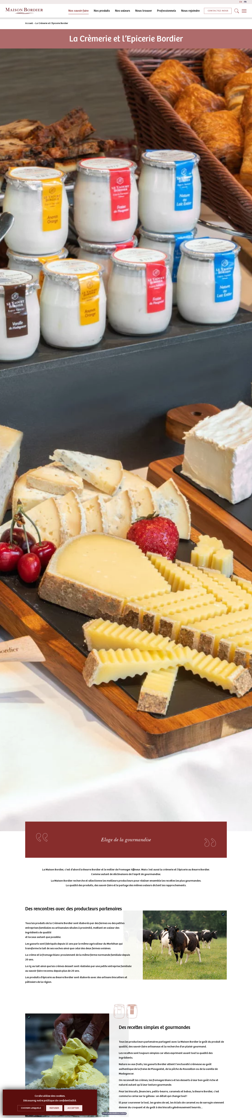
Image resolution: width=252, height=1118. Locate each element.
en (240, 2)
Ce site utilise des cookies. (50, 1096)
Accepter (73, 1108)
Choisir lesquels (31, 1108)
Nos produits (102, 11)
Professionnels (166, 11)
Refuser (54, 1108)
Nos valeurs (122, 11)
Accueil (29, 23)
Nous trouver (143, 11)
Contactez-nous (218, 10)
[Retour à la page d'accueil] (24, 11)
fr (245, 2)
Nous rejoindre (190, 11)
